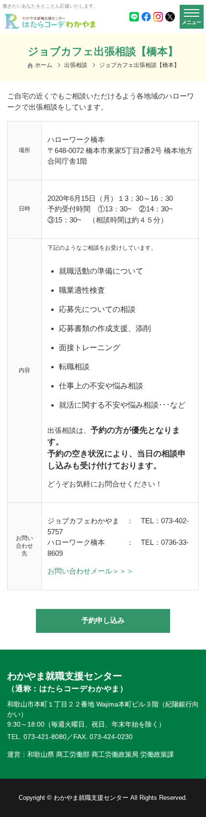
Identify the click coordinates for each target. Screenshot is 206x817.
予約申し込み (103, 620)
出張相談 (75, 65)
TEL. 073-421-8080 (37, 736)
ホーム (43, 65)
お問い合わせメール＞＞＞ (90, 571)
